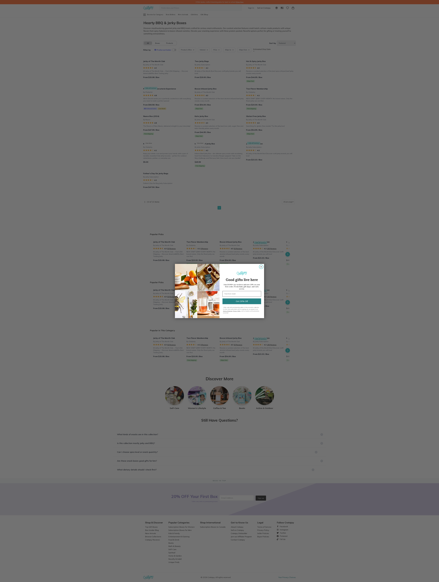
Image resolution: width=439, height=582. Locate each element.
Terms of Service (227, 311)
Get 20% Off (242, 301)
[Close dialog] (261, 267)
